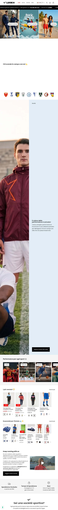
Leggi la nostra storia (11, 473)
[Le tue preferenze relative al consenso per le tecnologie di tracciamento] (2, 507)
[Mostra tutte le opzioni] (12, 414)
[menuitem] (33, 2)
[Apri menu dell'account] (50, 2)
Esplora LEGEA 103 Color (41, 349)
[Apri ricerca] (46, 2)
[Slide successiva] (53, 372)
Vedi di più (52, 389)
